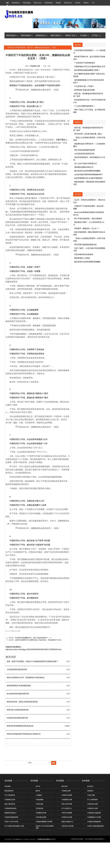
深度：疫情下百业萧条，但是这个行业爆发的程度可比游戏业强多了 (32, 661)
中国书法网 (39, 804)
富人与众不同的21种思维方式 (85, 163)
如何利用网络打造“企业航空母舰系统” (88, 178)
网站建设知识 (40, 35)
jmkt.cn (18, 839)
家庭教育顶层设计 (11, 813)
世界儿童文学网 (66, 804)
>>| (19, 631)
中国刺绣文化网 (10, 799)
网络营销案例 (26, 35)
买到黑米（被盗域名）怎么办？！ (87, 228)
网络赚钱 (58, 3)
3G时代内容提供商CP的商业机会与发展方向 (24, 734)
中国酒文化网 (65, 791)
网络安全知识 (38, 3)
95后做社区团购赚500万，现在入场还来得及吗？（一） (34, 638)
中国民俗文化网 (92, 804)
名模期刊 (90, 791)
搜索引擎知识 (55, 35)
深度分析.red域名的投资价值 (17, 710)
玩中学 (38, 786)
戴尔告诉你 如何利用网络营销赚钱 (87, 171)
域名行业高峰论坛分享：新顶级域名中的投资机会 (25, 677)
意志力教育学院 (10, 804)
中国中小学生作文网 (11, 821)
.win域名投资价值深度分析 (17, 669)
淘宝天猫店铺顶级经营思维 (84, 150)
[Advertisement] (44, 752)
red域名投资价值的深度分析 (17, 718)
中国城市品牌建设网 (94, 821)
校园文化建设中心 (67, 821)
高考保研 (8, 786)
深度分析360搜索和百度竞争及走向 (20, 726)
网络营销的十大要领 (82, 258)
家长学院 (64, 786)
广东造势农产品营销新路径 (84, 63)
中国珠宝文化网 (92, 808)
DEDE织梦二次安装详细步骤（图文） (88, 134)
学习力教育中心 (66, 808)
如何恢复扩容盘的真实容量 (84, 90)
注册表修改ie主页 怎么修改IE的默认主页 (89, 66)
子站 (93, 3)
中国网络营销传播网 (43, 839)
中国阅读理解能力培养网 (44, 821)
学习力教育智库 (92, 799)
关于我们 (95, 35)
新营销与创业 (68, 3)
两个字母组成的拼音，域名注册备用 (88, 218)
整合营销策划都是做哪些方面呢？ (87, 70)
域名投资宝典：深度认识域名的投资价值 (22, 702)
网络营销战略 (27, 3)
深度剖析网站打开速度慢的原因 (19, 685)
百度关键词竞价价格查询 (83, 254)
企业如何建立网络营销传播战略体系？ (88, 174)
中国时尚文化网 (66, 817)
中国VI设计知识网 (67, 826)
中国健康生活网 (35, 66)
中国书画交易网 (41, 817)
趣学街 (38, 791)
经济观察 (83, 35)
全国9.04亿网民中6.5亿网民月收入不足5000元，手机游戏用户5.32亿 (38, 640)
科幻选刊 (90, 786)
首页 (7, 3)
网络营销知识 (11, 35)
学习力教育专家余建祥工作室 (14, 826)
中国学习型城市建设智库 (95, 826)
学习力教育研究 (10, 795)
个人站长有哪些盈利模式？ (84, 106)
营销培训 (86, 3)
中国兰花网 (91, 795)
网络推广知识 (70, 35)
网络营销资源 (49, 3)
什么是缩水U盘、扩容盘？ (84, 86)
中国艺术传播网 (66, 813)
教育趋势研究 (9, 791)
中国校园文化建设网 (94, 813)
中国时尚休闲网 (66, 795)
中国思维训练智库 (11, 808)
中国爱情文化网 (41, 813)
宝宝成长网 (39, 808)
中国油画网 (39, 799)
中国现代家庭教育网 (11, 817)
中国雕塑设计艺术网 (94, 817)
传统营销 (77, 3)
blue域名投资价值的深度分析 (18, 694)
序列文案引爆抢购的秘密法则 (85, 244)
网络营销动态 (16, 3)
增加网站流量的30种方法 (83, 167)
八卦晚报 (39, 795)
